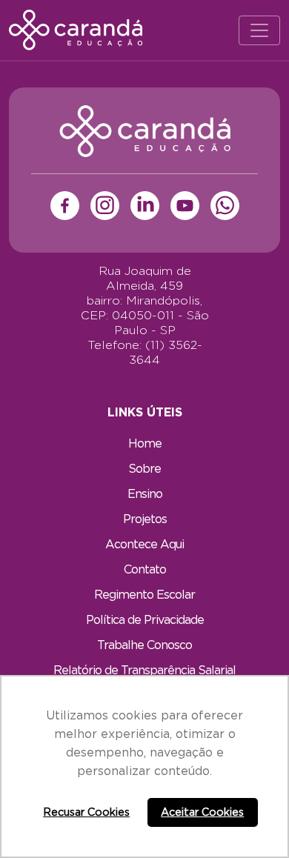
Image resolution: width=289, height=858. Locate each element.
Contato (145, 569)
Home (145, 443)
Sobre (144, 468)
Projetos (145, 518)
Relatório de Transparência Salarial (144, 669)
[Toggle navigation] (259, 30)
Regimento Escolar (144, 594)
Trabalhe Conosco (144, 644)
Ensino (144, 493)
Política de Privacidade (145, 619)
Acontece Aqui (144, 544)
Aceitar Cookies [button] (202, 811)
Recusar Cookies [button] (86, 811)
